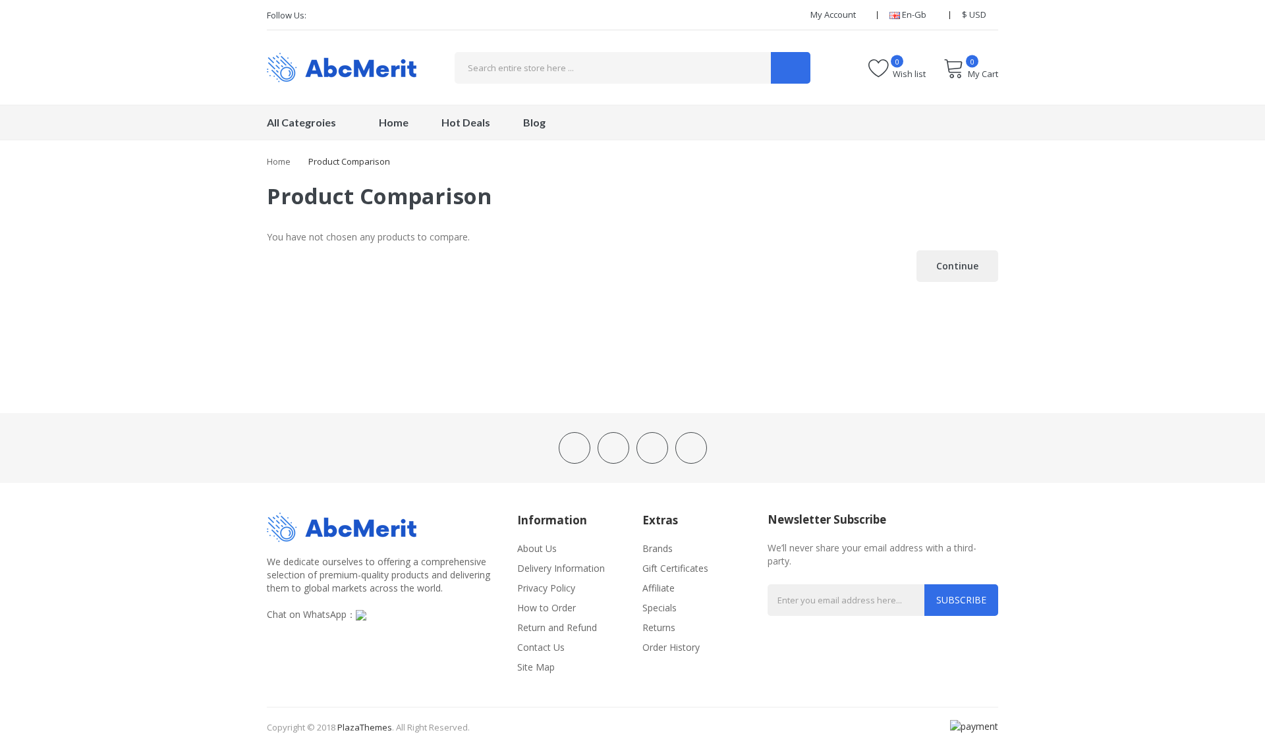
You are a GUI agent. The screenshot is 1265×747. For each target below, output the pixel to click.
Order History (671, 647)
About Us (537, 548)
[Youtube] (388, 15)
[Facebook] (321, 15)
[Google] (366, 15)
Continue (957, 266)
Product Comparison (349, 161)
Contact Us (541, 647)
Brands (657, 548)
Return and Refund (557, 627)
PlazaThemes (364, 727)
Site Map (536, 667)
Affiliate (658, 588)
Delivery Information (561, 568)
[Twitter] (343, 15)
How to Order (546, 607)
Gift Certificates (675, 568)
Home (279, 161)
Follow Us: (286, 15)
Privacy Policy (546, 588)
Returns (658, 627)
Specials (659, 607)
